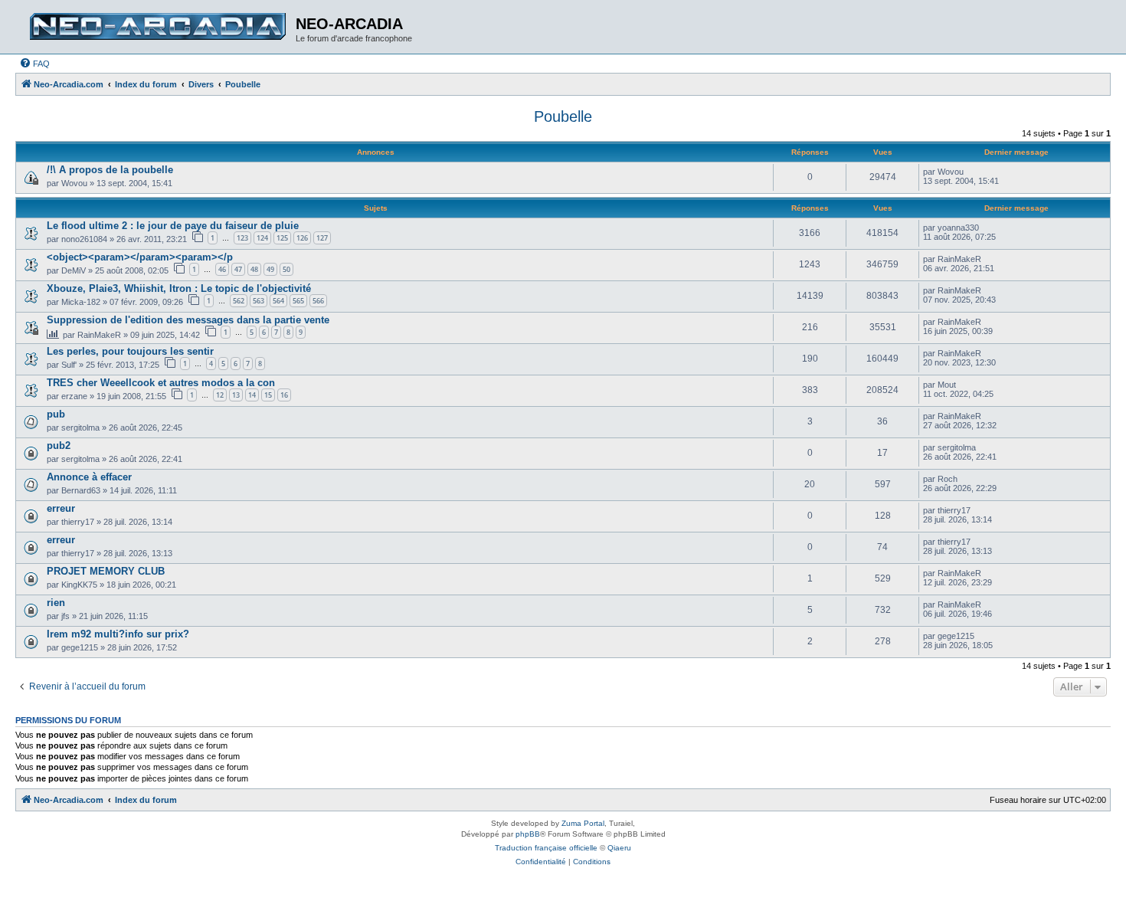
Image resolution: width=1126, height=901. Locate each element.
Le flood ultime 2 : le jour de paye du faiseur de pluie (173, 225)
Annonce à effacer (89, 477)
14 (252, 395)
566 (318, 301)
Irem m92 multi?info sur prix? (118, 634)
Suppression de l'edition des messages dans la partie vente (188, 320)
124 (262, 238)
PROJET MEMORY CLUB (106, 571)
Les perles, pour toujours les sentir (130, 351)
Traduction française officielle (546, 848)
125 (282, 238)
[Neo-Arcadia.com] (157, 27)
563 (258, 301)
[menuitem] (34, 63)
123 (242, 238)
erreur (61, 508)
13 (236, 395)
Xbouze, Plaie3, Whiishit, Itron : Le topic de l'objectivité (179, 288)
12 (220, 395)
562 (238, 301)
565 (298, 301)
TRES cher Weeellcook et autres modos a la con (161, 382)
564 (278, 301)
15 (268, 395)
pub (56, 414)
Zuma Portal (582, 823)
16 (284, 395)
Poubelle (563, 116)
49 (270, 269)
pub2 (58, 445)
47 (238, 269)
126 (302, 238)
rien (56, 602)
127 (322, 238)
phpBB (528, 834)
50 (286, 269)
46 (222, 269)
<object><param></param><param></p (140, 257)
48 (254, 269)
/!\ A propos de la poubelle (110, 169)
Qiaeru (619, 848)
